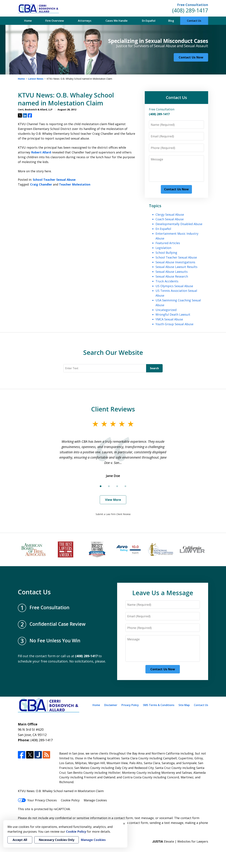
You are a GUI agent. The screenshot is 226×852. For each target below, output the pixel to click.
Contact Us (194, 21)
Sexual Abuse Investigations (175, 262)
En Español (148, 21)
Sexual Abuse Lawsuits (172, 272)
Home (28, 21)
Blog (171, 21)
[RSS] (46, 754)
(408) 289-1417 (190, 10)
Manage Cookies (95, 800)
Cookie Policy (70, 800)
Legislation (163, 248)
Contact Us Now (191, 57)
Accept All (20, 840)
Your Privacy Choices (42, 800)
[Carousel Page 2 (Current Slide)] (109, 486)
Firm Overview (54, 21)
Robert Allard (41, 152)
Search (154, 368)
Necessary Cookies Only (56, 840)
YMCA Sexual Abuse (169, 319)
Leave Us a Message (162, 592)
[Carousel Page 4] (125, 486)
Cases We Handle (117, 21)
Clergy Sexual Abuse (170, 214)
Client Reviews (113, 409)
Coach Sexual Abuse (170, 219)
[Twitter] (30, 754)
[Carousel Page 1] (100, 486)
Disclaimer (110, 705)
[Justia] (38, 754)
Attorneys (84, 21)
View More (113, 500)
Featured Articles (168, 243)
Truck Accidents (167, 281)
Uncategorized (166, 310)
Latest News (35, 78)
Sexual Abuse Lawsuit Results (176, 267)
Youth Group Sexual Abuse (174, 324)
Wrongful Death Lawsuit (173, 314)
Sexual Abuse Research (172, 276)
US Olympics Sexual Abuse (174, 286)
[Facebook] (21, 754)
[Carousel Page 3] (117, 486)
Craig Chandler (41, 184)
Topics (155, 205)
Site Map (184, 705)
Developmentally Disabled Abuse (179, 224)
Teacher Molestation (74, 184)
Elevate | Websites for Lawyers (180, 841)
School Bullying (166, 253)
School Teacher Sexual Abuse (54, 180)
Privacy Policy (130, 705)
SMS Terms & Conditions (158, 705)
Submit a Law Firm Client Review (113, 514)
